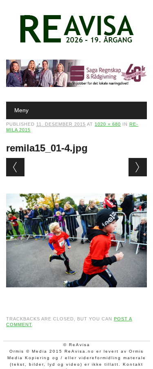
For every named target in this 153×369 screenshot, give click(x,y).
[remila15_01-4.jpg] (76, 295)
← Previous (15, 167)
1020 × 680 (108, 124)
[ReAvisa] (77, 43)
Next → (138, 167)
